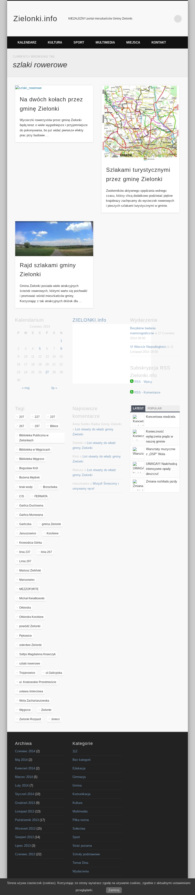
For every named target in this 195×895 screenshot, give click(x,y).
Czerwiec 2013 (25, 854)
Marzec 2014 (24, 777)
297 (37, 426)
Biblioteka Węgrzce (31, 459)
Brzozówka (50, 487)
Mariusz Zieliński (30, 570)
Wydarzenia (81, 871)
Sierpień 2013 (24, 837)
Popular (155, 408)
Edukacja (79, 768)
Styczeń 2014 (24, 794)
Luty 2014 (22, 785)
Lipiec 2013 (23, 845)
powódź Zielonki (29, 626)
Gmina (77, 785)
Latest (138, 408)
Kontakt (158, 42)
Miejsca (133, 42)
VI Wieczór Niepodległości (148, 347)
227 (37, 416)
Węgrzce (25, 710)
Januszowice (27, 533)
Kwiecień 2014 (25, 768)
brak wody (26, 487)
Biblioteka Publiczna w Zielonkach (34, 438)
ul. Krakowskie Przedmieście (37, 682)
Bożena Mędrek (29, 477)
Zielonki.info (35, 18)
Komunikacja (81, 794)
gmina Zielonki (51, 524)
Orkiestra (25, 607)
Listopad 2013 (24, 811)
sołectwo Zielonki (30, 645)
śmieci (55, 719)
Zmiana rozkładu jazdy (161, 481)
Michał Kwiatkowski (31, 598)
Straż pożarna (82, 845)
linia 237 (24, 552)
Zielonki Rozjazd (30, 719)
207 (21, 416)
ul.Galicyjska (54, 672)
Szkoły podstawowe (86, 854)
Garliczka (25, 524)
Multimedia (105, 42)
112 (75, 751)
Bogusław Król (28, 468)
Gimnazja (79, 777)
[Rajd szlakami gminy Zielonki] (54, 238)
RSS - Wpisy (143, 382)
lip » (54, 388)
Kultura (55, 42)
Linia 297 (25, 561)
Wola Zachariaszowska (34, 700)
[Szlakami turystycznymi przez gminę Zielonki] (140, 123)
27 (47, 372)
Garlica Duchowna (31, 505)
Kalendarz (27, 42)
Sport (78, 42)
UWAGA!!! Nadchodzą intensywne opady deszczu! (161, 469)
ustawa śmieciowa (31, 691)
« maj (25, 388)
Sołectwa (79, 828)
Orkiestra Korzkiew (31, 617)
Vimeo (168, 19)
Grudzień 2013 (25, 803)
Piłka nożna (81, 820)
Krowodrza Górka (30, 542)
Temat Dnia (80, 863)
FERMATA (41, 496)
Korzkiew (52, 533)
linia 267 (46, 552)
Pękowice (25, 635)
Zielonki (46, 710)
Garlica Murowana (31, 514)
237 (52, 416)
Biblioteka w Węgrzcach (34, 449)
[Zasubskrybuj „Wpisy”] (131, 382)
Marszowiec (27, 579)
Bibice (54, 426)
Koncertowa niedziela (160, 416)
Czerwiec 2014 (25, 751)
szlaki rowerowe (29, 663)
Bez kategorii (82, 760)
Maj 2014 (21, 760)
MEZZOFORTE (29, 589)
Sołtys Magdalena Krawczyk (37, 654)
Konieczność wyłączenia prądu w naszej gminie (159, 436)
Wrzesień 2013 (25, 828)
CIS (21, 496)
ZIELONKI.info (89, 320)
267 (21, 426)
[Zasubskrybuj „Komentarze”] (131, 392)
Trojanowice (27, 672)
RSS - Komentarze (147, 392)
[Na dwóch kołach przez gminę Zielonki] (54, 87)
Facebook (158, 19)
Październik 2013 (27, 820)
